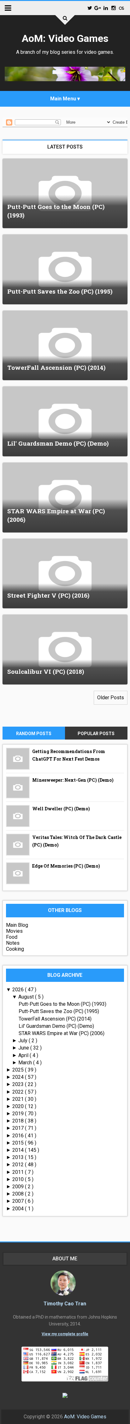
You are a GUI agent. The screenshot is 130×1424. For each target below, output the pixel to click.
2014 (18, 1150)
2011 (18, 1172)
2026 (18, 990)
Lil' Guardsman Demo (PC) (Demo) (58, 443)
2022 (18, 1092)
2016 (18, 1136)
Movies (14, 931)
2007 (18, 1201)
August (26, 997)
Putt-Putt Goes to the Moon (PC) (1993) (62, 1004)
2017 (18, 1128)
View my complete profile (65, 1334)
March (25, 1063)
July (23, 1041)
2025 (18, 1070)
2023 (18, 1084)
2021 (18, 1099)
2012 (18, 1165)
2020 (18, 1106)
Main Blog (17, 925)
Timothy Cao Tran (65, 1304)
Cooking (15, 949)
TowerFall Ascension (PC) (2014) (56, 367)
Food (11, 937)
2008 (18, 1194)
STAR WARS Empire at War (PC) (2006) (61, 1033)
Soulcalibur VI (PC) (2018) (45, 671)
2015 (18, 1143)
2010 (18, 1179)
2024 (18, 1077)
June (24, 1048)
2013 (18, 1157)
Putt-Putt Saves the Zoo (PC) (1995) (59, 291)
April (24, 1055)
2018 (18, 1121)
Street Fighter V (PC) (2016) (48, 595)
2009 (18, 1187)
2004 (18, 1209)
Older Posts (110, 698)
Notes (13, 943)
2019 (18, 1114)
